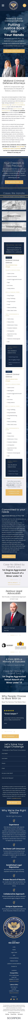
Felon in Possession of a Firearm (14, 363)
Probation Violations (12, 328)
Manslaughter (10, 390)
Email (3, 768)
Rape (8, 282)
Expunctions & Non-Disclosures (12, 334)
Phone (3, 763)
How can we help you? (7, 778)
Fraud (8, 304)
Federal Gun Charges (13, 473)
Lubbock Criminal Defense (14, 963)
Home (14, 949)
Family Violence (11, 288)
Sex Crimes (10, 285)
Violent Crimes (10, 273)
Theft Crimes (10, 319)
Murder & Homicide (12, 276)
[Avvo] (11, 999)
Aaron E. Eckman (17, 108)
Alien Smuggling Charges (14, 359)
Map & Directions (14, 981)
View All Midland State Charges (11, 266)
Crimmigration (10, 331)
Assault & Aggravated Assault (14, 279)
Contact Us (14, 966)
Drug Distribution (11, 412)
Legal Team (14, 952)
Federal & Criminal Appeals (13, 338)
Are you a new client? (7, 773)
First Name (5, 753)
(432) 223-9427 (10, 485)
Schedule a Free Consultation (14, 492)
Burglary (9, 433)
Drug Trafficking (11, 298)
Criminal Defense (14, 958)
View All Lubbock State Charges (12, 380)
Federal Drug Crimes (13, 357)
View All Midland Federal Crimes (12, 352)
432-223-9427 (14, 943)
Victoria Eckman (6, 110)
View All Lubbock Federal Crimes (12, 466)
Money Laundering (11, 307)
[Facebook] (17, 999)
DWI (8, 341)
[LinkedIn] (14, 999)
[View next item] (20, 579)
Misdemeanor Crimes (12, 325)
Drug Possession (11, 301)
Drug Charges (10, 295)
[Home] (13, 5)
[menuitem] (7, 1014)
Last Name (4, 758)
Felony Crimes (10, 322)
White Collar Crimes (12, 310)
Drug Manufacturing (12, 415)
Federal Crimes (14, 961)
